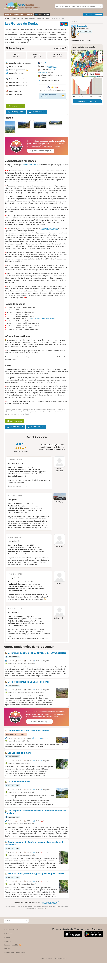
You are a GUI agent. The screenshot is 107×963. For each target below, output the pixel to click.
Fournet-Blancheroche (30, 165)
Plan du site (8, 933)
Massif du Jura (52, 66)
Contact (7, 949)
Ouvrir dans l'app (17, 106)
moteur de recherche (49, 902)
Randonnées (18, 14)
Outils (7, 14)
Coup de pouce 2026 (11, 945)
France (47, 63)
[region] (87, 63)
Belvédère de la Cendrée (49, 228)
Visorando (7, 18)
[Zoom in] (100, 53)
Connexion (98, 14)
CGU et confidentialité (11, 930)
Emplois (7, 937)
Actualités (7, 941)
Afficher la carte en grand (87, 101)
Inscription (88, 14)
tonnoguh (82, 26)
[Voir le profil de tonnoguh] (73, 31)
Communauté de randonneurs (14, 953)
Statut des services (46, 959)
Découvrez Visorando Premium (48, 96)
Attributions (75, 75)
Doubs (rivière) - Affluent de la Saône (42, 319)
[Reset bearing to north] (100, 61)
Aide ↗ (29, 14)
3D (96, 74)
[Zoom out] (100, 57)
